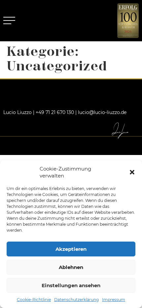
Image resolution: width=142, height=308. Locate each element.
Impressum (113, 299)
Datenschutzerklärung (76, 299)
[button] (132, 172)
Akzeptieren (71, 249)
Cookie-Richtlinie (34, 299)
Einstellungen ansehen (71, 285)
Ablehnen (71, 267)
